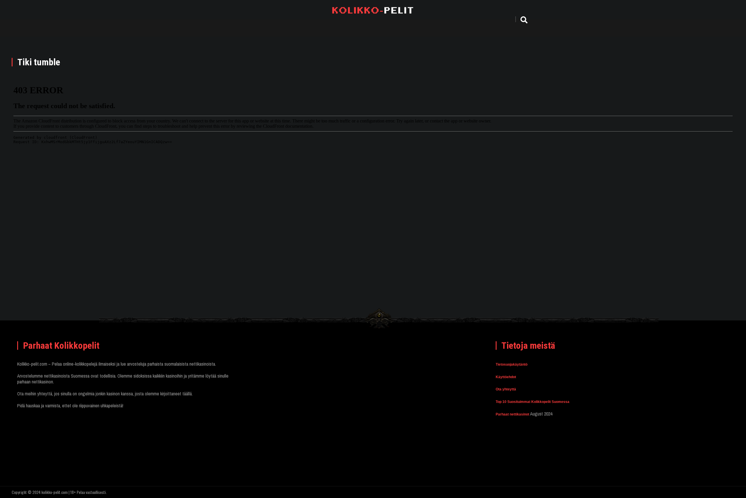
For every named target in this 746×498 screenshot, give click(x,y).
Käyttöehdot (506, 377)
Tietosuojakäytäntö (511, 364)
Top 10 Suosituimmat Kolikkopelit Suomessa (532, 402)
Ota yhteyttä (506, 389)
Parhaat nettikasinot (512, 414)
